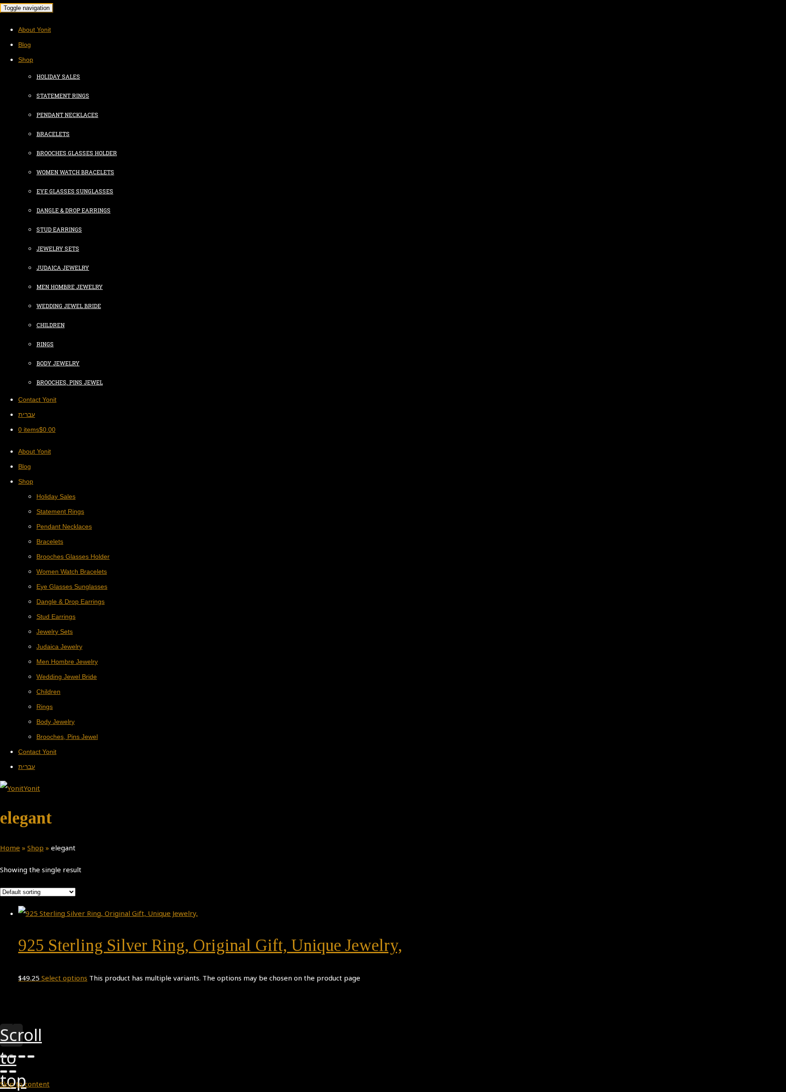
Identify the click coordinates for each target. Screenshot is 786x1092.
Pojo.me (36, 1015)
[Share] (12, 1056)
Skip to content (25, 1083)
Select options (64, 977)
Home (10, 847)
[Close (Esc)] (3, 1056)
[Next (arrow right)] (12, 1071)
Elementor (40, 1021)
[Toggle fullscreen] (21, 1056)
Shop (35, 847)
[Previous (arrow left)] (3, 1071)
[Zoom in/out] (31, 1056)
